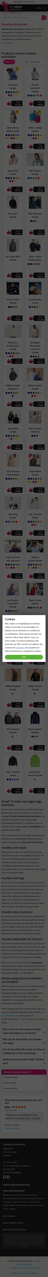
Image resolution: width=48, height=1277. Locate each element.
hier (37, 637)
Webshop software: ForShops (24, 1273)
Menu (39, 8)
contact (22, 1019)
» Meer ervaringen (12, 1128)
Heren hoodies (10, 1083)
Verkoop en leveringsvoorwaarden (25, 1268)
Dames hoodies (10, 1077)
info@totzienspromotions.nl (19, 1166)
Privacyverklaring (25, 1264)
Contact (37, 1261)
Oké (24, 657)
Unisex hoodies (10, 1088)
